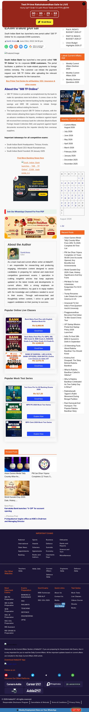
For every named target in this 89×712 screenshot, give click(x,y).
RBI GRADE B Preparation (10, 632)
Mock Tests (75, 593)
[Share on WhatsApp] (6, 46)
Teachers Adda (21, 570)
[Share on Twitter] (25, 46)
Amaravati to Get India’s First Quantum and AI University (73, 305)
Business (49, 540)
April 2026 (68, 144)
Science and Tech (64, 551)
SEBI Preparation (9, 610)
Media (57, 600)
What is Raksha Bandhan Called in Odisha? (72, 372)
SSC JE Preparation (9, 616)
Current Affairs (49, 570)
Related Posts (11, 452)
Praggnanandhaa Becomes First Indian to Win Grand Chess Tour (73, 316)
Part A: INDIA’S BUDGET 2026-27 (73, 30)
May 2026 (68, 140)
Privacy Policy (74, 702)
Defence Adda (49, 576)
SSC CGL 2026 (44, 600)
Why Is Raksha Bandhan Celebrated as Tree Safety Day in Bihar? (72, 383)
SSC (23, 601)
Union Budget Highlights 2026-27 (74, 44)
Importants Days (50, 556)
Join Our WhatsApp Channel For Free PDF (25, 212)
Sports (34, 540)
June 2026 (68, 135)
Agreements (37, 551)
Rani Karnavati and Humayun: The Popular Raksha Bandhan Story (72, 407)
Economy (49, 551)
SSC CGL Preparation (9, 622)
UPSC (23, 620)
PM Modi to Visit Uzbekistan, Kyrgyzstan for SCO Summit (72, 286)
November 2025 (71, 164)
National (21, 540)
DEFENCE (25, 612)
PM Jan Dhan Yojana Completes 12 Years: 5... (42, 475)
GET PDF (76, 710)
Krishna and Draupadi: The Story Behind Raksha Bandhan (72, 362)
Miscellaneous (65, 555)
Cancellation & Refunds (40, 702)
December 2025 (71, 160)
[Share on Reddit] (16, 46)
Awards (35, 543)
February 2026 (70, 152)
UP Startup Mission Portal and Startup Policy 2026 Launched (72, 328)
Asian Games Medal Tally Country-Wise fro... (15, 475)
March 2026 (69, 148)
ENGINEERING (27, 616)
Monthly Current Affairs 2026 (72, 74)
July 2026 (68, 131)
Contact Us (59, 596)
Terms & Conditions (59, 702)
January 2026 (70, 156)
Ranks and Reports (64, 545)
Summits (49, 547)
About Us (58, 593)
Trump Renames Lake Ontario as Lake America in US (73, 296)
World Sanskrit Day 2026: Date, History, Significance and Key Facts (73, 274)
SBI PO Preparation (9, 598)
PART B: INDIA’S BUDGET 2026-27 (73, 37)
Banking (21, 555)
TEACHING (25, 608)
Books (73, 608)
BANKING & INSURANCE (26, 596)
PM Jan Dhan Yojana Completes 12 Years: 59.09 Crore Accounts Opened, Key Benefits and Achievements (73, 259)
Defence (49, 543)
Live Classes (76, 596)
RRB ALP (41, 596)
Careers (60, 605)
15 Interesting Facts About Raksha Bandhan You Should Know (73, 350)
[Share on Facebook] (21, 46)
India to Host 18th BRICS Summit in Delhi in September (72, 339)
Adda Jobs (36, 569)
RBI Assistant (10, 627)
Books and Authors (36, 556)
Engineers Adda (64, 570)
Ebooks (74, 604)
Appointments (23, 551)
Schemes (36, 547)
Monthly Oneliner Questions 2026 (73, 81)
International (23, 543)
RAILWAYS (25, 605)
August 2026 (70, 126)
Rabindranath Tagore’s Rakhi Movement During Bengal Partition (71, 395)
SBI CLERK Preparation (9, 604)
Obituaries (64, 540)
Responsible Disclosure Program (15, 702)
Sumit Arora (11, 41)
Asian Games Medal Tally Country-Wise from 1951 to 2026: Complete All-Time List (72, 243)
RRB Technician (44, 593)
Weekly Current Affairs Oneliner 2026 (72, 66)
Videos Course (77, 600)
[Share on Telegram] (11, 46)
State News (22, 547)
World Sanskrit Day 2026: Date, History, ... (15, 498)
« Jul (62, 226)
